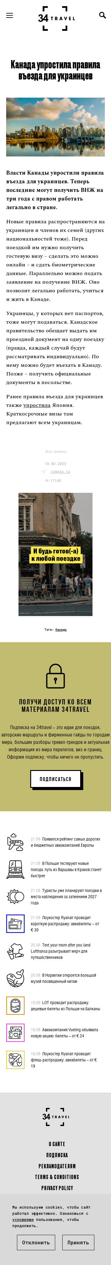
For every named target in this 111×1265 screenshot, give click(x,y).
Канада (61, 630)
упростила (37, 405)
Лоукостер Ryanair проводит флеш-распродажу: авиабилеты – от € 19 (64, 1059)
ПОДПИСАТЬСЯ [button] (56, 779)
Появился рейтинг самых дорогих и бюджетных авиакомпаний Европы (65, 842)
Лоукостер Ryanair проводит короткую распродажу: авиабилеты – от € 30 (65, 923)
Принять (78, 1242)
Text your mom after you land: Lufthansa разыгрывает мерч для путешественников (61, 951)
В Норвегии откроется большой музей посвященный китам (63, 978)
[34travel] (56, 18)
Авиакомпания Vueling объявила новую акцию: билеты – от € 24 (64, 1032)
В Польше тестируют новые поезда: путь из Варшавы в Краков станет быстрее (66, 869)
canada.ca (60, 471)
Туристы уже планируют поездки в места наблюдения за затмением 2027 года (66, 896)
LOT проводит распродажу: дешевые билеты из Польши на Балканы (65, 1005)
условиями (23, 1219)
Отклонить (36, 1242)
